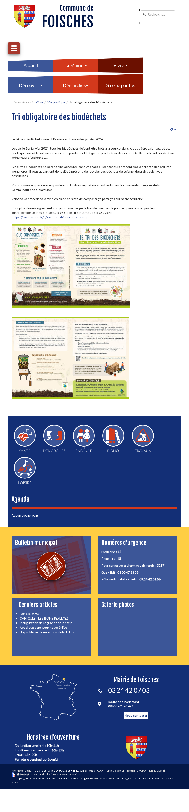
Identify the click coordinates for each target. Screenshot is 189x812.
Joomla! (112, 778)
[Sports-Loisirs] (25, 470)
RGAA (99, 770)
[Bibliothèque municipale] (113, 438)
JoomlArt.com (100, 778)
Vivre (119, 65)
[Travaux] (143, 438)
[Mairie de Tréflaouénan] (53, 16)
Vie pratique (56, 102)
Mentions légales (22, 770)
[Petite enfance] (84, 438)
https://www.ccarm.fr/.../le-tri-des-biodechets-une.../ (49, 217)
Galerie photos (120, 85)
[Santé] (25, 438)
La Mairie (74, 65)
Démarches (74, 85)
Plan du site (155, 770)
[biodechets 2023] (71, 266)
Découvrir (29, 85)
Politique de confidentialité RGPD (125, 770)
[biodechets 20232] (70, 358)
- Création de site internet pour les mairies (49, 774)
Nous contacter (136, 715)
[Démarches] (54, 438)
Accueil (31, 65)
